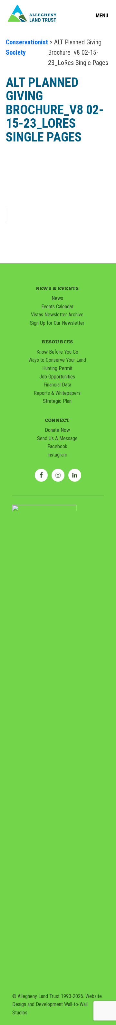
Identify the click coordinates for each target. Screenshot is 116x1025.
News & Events (57, 288)
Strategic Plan (57, 401)
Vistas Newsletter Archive (57, 315)
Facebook (57, 446)
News (57, 298)
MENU (102, 16)
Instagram (57, 455)
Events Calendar (57, 307)
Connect (57, 420)
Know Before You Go (57, 352)
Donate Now (57, 430)
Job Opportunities (57, 377)
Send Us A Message (57, 438)
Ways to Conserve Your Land (57, 360)
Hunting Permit (57, 368)
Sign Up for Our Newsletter (57, 323)
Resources (57, 341)
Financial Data (57, 385)
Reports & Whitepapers (57, 393)
